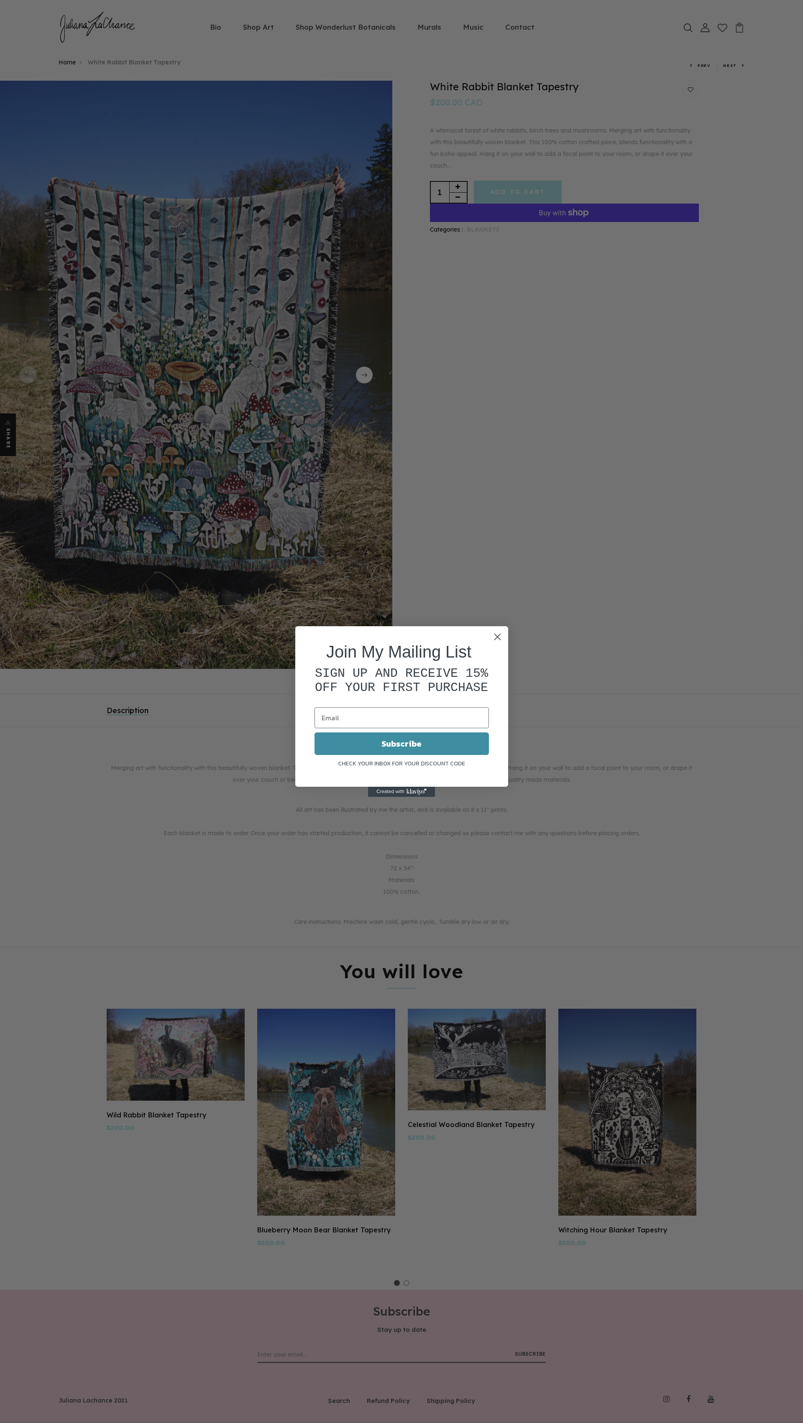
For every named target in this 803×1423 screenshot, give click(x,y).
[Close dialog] (497, 637)
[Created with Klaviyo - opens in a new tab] (401, 792)
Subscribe (401, 743)
